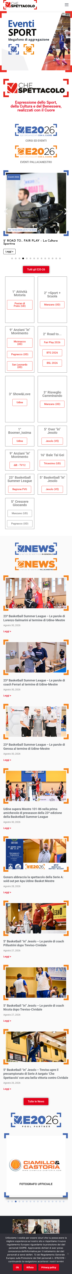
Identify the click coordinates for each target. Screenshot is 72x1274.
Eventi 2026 (26, 177)
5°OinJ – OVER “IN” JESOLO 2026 (27, 240)
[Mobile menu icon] (67, 5)
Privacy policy (48, 1267)
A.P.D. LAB (13, 177)
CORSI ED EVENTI (36, 140)
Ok (17, 1267)
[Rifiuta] (67, 1253)
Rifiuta (30, 1267)
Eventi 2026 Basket (44, 177)
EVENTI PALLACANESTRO (36, 162)
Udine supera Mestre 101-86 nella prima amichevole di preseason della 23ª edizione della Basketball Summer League (32, 813)
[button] (6, 211)
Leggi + (7, 631)
